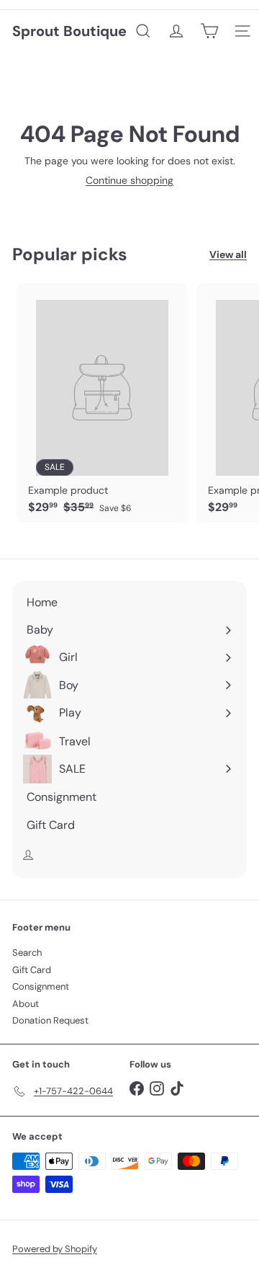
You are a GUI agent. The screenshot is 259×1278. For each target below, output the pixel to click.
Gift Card (31, 970)
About (25, 1004)
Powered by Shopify (54, 1249)
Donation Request (50, 1020)
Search (27, 952)
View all (228, 255)
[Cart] (209, 31)
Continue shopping (129, 180)
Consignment (40, 986)
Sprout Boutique (69, 31)
